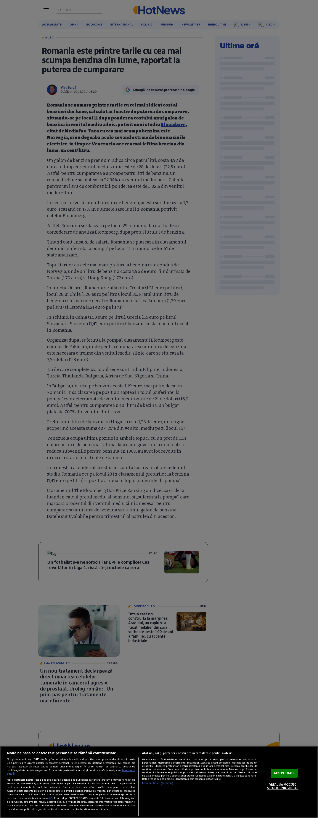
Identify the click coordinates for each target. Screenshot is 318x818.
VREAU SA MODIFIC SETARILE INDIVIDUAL (282, 786)
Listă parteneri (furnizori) (157, 783)
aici (50, 798)
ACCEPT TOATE (284, 773)
